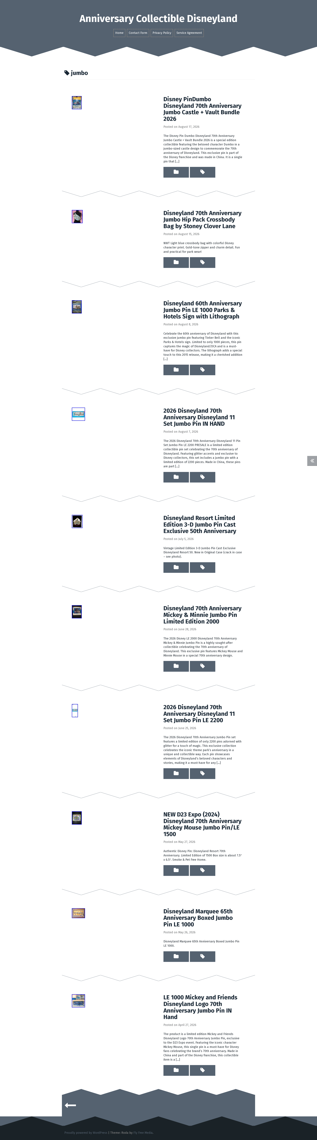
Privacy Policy (162, 33)
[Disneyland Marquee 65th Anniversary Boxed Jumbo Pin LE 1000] (78, 913)
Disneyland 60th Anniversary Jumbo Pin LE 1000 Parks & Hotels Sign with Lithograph (202, 310)
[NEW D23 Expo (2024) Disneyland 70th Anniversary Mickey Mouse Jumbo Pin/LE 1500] (77, 818)
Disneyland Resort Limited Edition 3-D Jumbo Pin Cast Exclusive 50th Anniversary (199, 524)
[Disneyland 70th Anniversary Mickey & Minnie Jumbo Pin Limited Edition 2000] (77, 611)
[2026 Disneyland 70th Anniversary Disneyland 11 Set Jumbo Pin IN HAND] (78, 414)
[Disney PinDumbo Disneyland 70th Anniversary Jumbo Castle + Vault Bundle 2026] (77, 102)
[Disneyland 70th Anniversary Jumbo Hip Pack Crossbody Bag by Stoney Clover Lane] (77, 216)
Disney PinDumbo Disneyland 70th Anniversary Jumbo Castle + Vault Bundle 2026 (202, 109)
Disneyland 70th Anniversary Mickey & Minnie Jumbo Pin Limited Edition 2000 (202, 615)
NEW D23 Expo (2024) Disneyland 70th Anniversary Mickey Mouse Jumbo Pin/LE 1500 (202, 824)
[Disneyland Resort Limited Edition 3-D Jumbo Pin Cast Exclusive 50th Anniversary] (77, 521)
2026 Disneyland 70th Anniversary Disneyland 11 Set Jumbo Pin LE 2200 (199, 714)
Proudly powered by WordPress (85, 1133)
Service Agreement (189, 33)
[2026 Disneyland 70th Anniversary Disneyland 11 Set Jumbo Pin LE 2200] (75, 710)
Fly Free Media (143, 1133)
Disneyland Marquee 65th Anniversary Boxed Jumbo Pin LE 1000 (198, 918)
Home (119, 33)
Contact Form (138, 33)
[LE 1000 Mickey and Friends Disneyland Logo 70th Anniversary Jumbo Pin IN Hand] (78, 1000)
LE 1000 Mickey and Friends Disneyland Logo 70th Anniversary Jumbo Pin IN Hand (200, 1007)
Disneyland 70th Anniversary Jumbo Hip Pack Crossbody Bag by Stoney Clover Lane (202, 219)
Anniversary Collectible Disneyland (159, 19)
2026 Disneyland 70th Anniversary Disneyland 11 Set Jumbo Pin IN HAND (199, 417)
